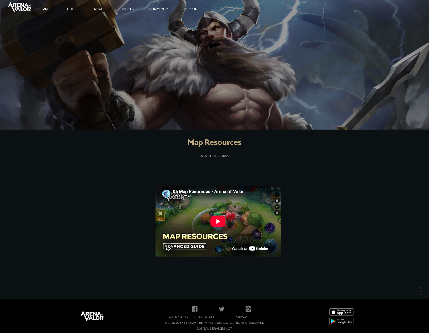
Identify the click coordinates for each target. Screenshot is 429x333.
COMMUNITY (159, 9)
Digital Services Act (214, 328)
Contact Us (178, 317)
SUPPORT (191, 9)
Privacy (241, 317)
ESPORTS (126, 9)
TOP (419, 289)
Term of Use (204, 317)
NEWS (98, 9)
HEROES (72, 9)
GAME (45, 9)
